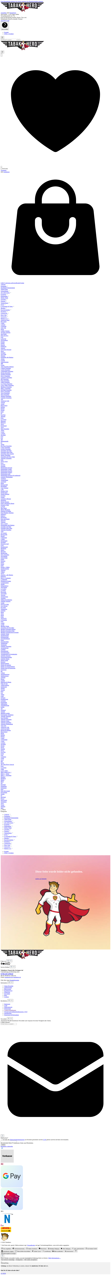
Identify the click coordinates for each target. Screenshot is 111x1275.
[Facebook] (1, 964)
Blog (5, 995)
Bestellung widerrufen (7, 1146)
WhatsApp (7, 992)
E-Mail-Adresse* (5, 1022)
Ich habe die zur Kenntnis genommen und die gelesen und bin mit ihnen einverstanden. (36, 1139)
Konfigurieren (19, 1259)
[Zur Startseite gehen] (22, 50)
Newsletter (7, 993)
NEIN (4, 1273)
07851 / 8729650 (9, 34)
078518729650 (7, 974)
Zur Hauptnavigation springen (35, 1)
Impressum (7, 1004)
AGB (5, 1005)
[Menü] (2, 37)
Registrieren (13, 13)
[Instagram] (6, 964)
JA (2, 1273)
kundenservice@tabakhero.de (13, 977)
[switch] (6, 1248)
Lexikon (6, 997)
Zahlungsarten (8, 987)
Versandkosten (31, 1245)
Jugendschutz (8, 1013)
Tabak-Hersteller (8, 986)
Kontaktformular (14, 980)
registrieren (6, 172)
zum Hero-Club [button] (5, 20)
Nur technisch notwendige (7, 1259)
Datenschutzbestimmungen (17, 1139)
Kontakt (6, 32)
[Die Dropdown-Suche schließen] (19, 40)
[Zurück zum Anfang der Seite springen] (2, 1255)
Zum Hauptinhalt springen (8, 1)
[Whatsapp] (8, 964)
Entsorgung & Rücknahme (11, 1015)
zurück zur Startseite (40, 878)
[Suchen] (17, 40)
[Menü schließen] (1, 169)
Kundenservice (8, 990)
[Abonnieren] (2, 1135)
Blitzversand (7, 989)
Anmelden (4, 13)
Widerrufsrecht (8, 1007)
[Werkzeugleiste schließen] (76, 1251)
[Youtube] (3, 964)
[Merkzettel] (55, 165)
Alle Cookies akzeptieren (30, 1259)
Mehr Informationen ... (54, 1258)
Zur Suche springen (21, 1)
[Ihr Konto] (1, 167)
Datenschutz (7, 1008)
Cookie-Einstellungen (10, 1010)
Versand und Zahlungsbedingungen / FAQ (15, 1012)
